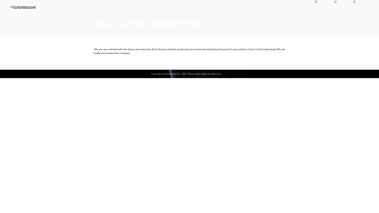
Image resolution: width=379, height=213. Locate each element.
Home (231, 8)
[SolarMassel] (23, 7)
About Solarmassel (255, 8)
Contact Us (300, 8)
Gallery (280, 8)
